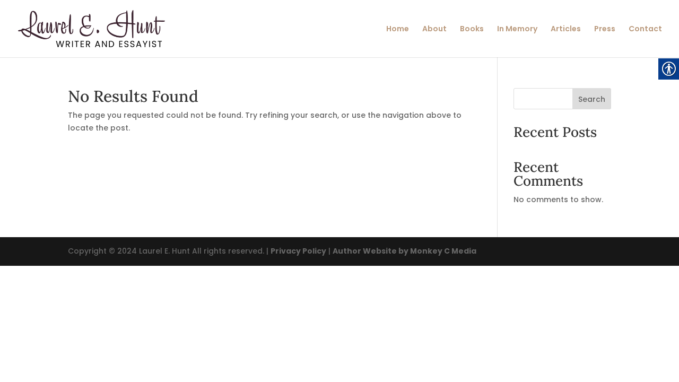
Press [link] (604, 29)
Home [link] (397, 29)
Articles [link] (566, 29)
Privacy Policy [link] (298, 251)
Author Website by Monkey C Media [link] (404, 251)
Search (591, 99)
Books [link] (472, 29)
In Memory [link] (517, 29)
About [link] (434, 29)
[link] (91, 28)
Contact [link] (645, 29)
